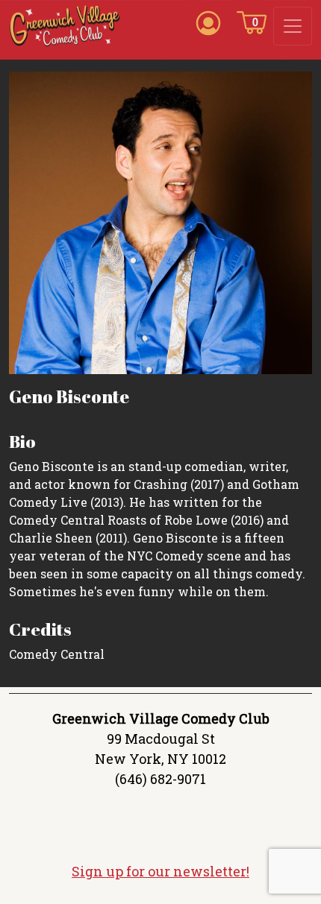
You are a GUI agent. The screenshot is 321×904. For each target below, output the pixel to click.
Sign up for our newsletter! (160, 871)
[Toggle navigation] (292, 26)
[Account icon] (208, 21)
